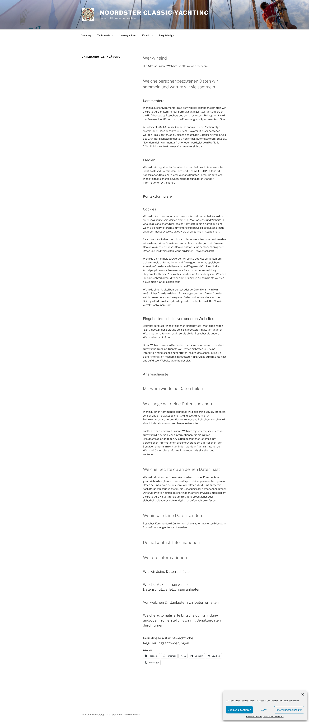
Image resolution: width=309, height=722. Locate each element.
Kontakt (146, 35)
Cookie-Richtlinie (254, 716)
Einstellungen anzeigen (289, 709)
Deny (264, 709)
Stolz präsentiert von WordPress (123, 714)
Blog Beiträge (166, 35)
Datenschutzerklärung (273, 716)
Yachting (86, 35)
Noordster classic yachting (154, 12)
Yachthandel (104, 35)
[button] (302, 694)
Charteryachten (127, 35)
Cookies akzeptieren (239, 709)
